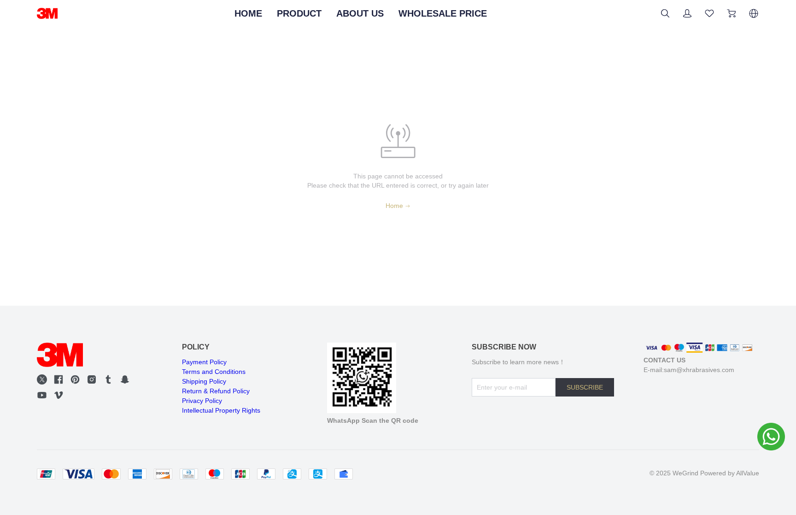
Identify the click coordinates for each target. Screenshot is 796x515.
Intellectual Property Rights (221, 410)
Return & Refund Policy (216, 391)
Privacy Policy (202, 400)
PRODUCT (299, 13)
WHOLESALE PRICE (442, 13)
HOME (248, 13)
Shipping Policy (204, 381)
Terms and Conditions (214, 371)
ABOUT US (360, 13)
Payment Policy (204, 362)
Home (394, 205)
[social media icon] (42, 379)
